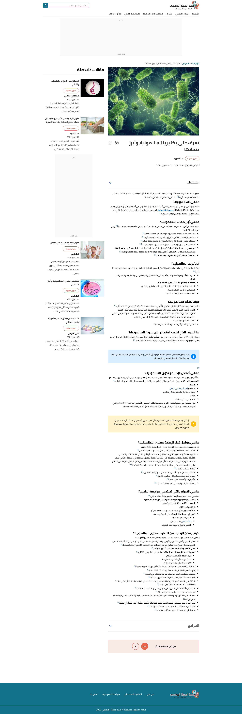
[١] (179, 196)
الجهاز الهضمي (182, 14)
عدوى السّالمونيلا (166, 210)
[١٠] (149, 495)
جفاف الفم (186, 521)
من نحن (150, 694)
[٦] (115, 305)
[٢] (177, 196)
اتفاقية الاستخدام (133, 694)
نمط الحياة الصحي (132, 14)
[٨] (114, 380)
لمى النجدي (73, 333)
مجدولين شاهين (71, 96)
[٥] (194, 271)
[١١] (118, 602)
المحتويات (193, 182)
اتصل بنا (93, 694)
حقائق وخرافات (115, 14)
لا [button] (135, 646)
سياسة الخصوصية (111, 694)
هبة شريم (74, 133)
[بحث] (45, 5)
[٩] (142, 471)
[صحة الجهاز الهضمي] (184, 5)
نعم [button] (144, 646)
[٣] (117, 225)
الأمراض (169, 14)
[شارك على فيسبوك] (110, 143)
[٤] (143, 236)
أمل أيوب (75, 254)
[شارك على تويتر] (117, 143)
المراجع (193, 625)
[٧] (134, 339)
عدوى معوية (192, 158)
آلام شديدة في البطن (179, 388)
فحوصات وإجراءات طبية (153, 14)
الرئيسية (195, 14)
